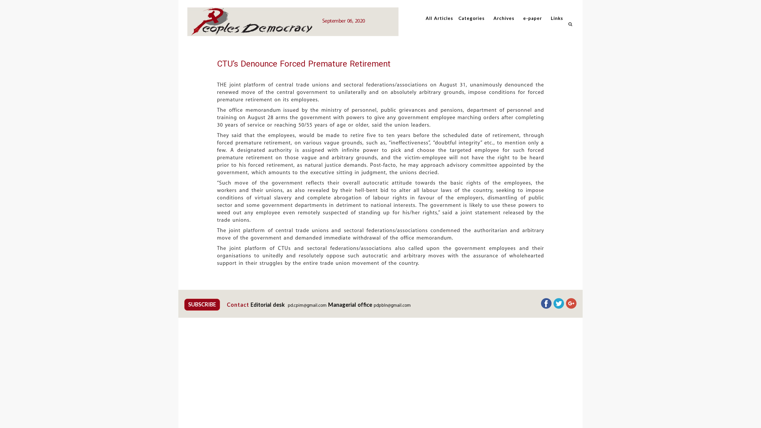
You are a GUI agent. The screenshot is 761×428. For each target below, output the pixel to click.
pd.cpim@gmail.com (307, 305)
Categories (471, 18)
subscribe (202, 304)
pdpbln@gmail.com (392, 305)
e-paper (532, 18)
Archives (503, 18)
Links (557, 18)
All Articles (439, 18)
